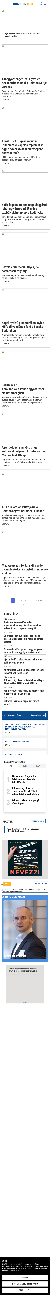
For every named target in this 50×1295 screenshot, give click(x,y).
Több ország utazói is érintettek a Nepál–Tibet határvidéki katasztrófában (25, 791)
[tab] (11, 766)
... (33, 600)
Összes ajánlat (38, 821)
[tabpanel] (25, 790)
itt (36, 971)
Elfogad (25, 1278)
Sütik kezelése (25, 1290)
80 (23, 605)
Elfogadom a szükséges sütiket (25, 1284)
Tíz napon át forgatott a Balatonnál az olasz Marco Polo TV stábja (25, 779)
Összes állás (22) (38, 715)
